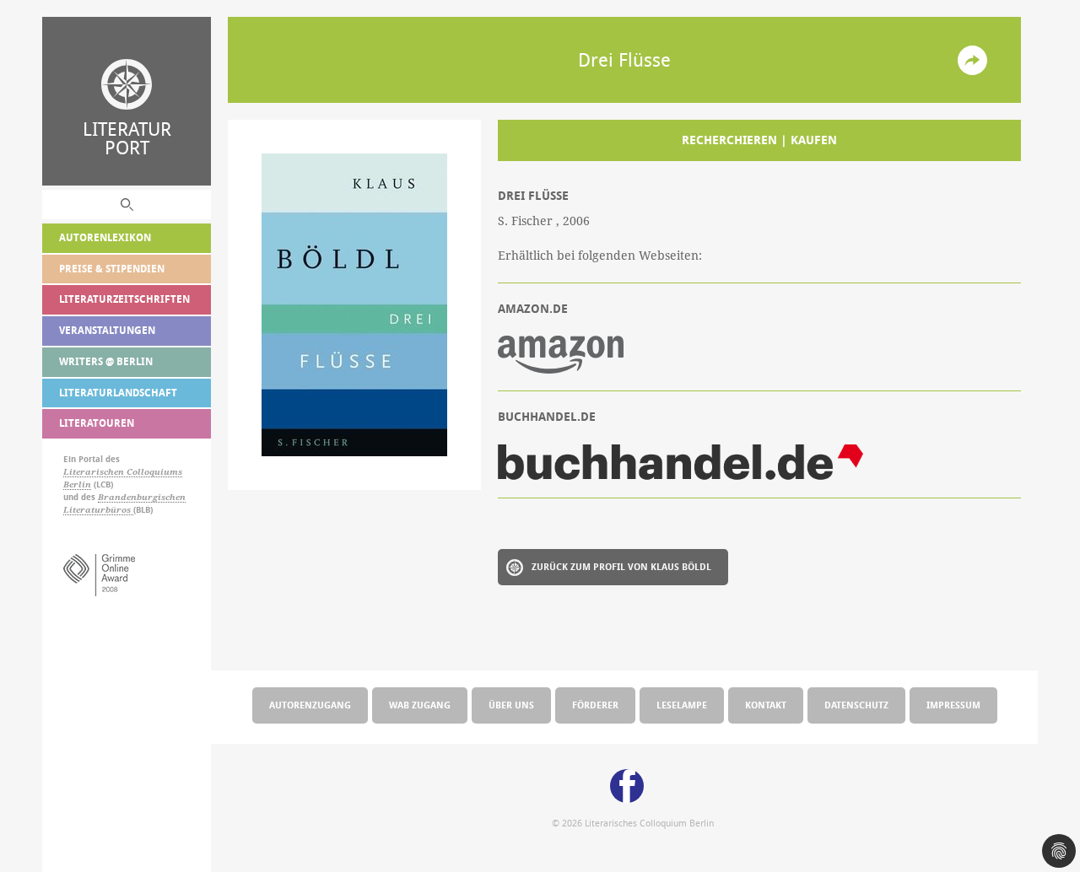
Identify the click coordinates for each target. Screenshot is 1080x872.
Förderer (595, 704)
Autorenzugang (310, 704)
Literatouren (96, 423)
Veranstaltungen (107, 330)
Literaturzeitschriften (124, 299)
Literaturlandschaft (118, 392)
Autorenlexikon (105, 237)
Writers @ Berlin (106, 361)
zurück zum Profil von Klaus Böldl (621, 566)
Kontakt (765, 704)
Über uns (511, 704)
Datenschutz (856, 704)
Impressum (953, 704)
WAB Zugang (420, 704)
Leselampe (681, 704)
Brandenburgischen (142, 497)
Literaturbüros (98, 509)
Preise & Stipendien (112, 268)
